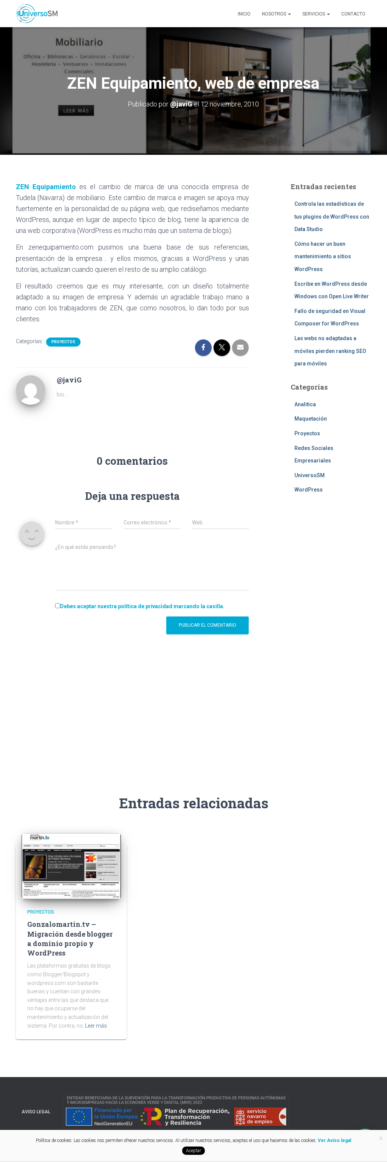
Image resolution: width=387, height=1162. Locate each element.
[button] (289, 14)
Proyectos (63, 342)
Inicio (244, 14)
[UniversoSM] (36, 13)
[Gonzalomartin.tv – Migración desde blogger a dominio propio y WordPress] (71, 866)
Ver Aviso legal (334, 1140)
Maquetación (310, 419)
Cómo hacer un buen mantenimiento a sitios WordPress (322, 256)
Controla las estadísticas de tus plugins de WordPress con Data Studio (331, 216)
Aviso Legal (36, 1111)
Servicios (314, 14)
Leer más (96, 1026)
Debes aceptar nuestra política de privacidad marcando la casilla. (142, 606)
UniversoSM (309, 475)
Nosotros (274, 14)
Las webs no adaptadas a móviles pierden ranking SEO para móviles (330, 351)
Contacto (353, 14)
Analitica (305, 404)
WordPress (308, 490)
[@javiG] (30, 390)
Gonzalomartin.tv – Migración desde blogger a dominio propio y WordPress (70, 938)
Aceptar (193, 1150)
